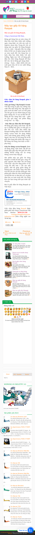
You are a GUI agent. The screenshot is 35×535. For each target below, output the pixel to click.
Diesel (8, 374)
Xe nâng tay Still (15, 463)
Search (31, 16)
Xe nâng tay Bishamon (6, 532)
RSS (28, 1)
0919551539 (17, 222)
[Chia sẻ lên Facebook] (12, 225)
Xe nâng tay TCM (16, 506)
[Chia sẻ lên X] (10, 225)
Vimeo (25, 1)
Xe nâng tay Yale (15, 496)
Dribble (22, 1)
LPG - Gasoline (17, 374)
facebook (7, 1)
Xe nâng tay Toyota (16, 517)
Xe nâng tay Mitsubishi (17, 485)
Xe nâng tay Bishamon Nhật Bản (20, 451)
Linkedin (16, 1)
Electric (27, 374)
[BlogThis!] (8, 225)
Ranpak (23, 208)
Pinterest (19, 1)
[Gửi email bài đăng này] (6, 225)
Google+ (13, 1)
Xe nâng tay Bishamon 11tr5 (19, 416)
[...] (23, 248)
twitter (10, 1)
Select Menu (5, 16)
